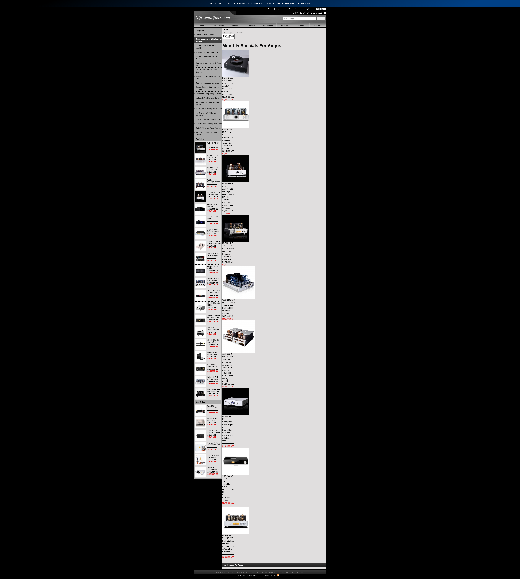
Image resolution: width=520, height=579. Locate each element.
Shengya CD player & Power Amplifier (206, 133)
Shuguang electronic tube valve (207, 83)
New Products (218, 25)
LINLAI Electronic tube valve (206, 35)
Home (270, 9)
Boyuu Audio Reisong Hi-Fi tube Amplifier (207, 103)
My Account (310, 9)
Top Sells (317, 25)
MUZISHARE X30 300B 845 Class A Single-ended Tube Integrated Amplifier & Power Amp (228, 251)
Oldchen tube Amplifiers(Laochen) (208, 94)
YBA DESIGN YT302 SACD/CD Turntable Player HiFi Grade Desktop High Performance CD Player (228, 487)
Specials (251, 25)
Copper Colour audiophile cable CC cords (207, 88)
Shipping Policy (288, 572)
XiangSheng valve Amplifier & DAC (208, 120)
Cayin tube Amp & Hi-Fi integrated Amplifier (209, 40)
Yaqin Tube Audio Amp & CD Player (209, 109)
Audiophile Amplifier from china (207, 98)
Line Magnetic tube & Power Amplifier (206, 47)
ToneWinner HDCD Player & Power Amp (209, 77)
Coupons (235, 25)
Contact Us (301, 25)
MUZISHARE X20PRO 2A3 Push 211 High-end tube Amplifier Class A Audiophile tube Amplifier (228, 543)
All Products (268, 25)
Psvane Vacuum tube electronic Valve (207, 57)
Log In (279, 9)
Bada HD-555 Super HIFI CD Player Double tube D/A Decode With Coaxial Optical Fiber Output (228, 86)
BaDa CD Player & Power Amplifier (208, 128)
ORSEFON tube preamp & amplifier (209, 124)
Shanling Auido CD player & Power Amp (208, 64)
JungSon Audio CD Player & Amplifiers (206, 114)
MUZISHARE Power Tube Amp (207, 52)
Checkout (298, 9)
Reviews (284, 25)
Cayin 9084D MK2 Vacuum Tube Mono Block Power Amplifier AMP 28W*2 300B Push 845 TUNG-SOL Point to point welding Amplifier (228, 367)
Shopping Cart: (300, 13)
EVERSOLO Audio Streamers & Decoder (207, 71)
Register (288, 9)
